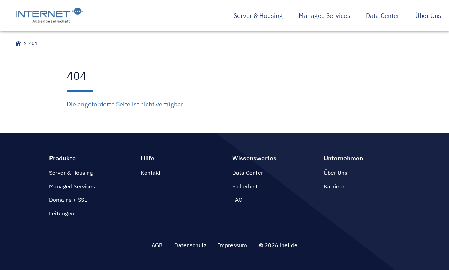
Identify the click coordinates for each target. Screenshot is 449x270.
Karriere (334, 186)
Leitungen (61, 213)
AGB (157, 245)
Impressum (232, 245)
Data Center (247, 172)
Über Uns (335, 172)
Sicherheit (245, 186)
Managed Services (72, 186)
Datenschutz (190, 245)
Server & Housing (71, 172)
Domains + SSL (68, 199)
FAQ (237, 199)
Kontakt (151, 172)
